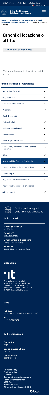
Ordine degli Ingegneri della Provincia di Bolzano (20, 12)
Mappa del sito (11, 384)
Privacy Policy (10, 369)
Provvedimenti (8, 134)
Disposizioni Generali (11, 91)
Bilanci (5, 155)
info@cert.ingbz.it (11, 235)
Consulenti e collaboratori (13, 103)
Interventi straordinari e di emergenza (18, 185)
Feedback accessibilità (14, 379)
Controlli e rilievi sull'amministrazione (18, 167)
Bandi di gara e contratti (12, 140)
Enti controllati (8, 122)
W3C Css (8, 382)
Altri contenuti (8, 191)
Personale (6, 109)
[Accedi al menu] (44, 12)
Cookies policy (10, 372)
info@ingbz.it (9, 229)
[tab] (24, 50)
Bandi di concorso (9, 115)
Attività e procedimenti (12, 128)
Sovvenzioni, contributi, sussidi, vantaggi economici (19, 147)
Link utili (8, 374)
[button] (39, 5)
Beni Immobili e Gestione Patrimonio (17, 161)
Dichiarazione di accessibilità (17, 387)
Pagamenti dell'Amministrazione (15, 179)
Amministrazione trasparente (17, 377)
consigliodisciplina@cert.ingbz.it (17, 248)
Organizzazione (8, 97)
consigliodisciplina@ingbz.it (15, 242)
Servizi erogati (8, 173)
